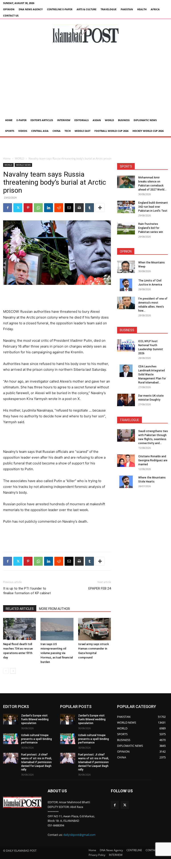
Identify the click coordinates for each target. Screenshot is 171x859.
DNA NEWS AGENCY (31, 9)
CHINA (57, 130)
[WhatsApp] (38, 207)
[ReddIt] (58, 207)
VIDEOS (22, 130)
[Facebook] (7, 207)
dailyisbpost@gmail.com (79, 835)
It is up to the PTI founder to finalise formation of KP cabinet (27, 590)
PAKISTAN (127, 9)
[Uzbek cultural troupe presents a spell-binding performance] (10, 738)
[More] (100, 207)
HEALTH (142, 9)
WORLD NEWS (23, 164)
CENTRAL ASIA (40, 130)
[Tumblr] (89, 207)
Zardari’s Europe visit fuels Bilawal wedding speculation (35, 719)
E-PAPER (21, 120)
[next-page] (13, 671)
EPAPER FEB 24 (99, 588)
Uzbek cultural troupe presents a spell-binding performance (36, 739)
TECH (68, 130)
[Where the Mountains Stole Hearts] (126, 482)
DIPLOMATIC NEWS (145, 120)
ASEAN (97, 120)
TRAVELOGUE (108, 9)
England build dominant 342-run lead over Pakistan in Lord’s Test (153, 206)
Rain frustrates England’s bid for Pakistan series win (150, 228)
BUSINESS (124, 120)
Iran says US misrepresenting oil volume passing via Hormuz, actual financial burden (57, 653)
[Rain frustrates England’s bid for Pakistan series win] (126, 228)
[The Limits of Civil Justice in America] (126, 285)
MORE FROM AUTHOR (54, 609)
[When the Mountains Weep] (126, 267)
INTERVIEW (63, 120)
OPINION (8, 9)
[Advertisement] (85, 81)
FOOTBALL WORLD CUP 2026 (111, 130)
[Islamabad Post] (85, 33)
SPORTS (9, 130)
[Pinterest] (28, 207)
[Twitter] (17, 207)
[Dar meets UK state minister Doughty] (126, 400)
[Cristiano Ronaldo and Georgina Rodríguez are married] (126, 460)
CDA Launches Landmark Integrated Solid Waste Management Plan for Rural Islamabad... (152, 374)
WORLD (109, 120)
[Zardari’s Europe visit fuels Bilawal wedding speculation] (10, 719)
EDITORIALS (81, 120)
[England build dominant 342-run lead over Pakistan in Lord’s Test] (126, 207)
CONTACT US (10, 15)
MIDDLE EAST (82, 130)
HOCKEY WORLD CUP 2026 (148, 130)
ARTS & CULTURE (86, 9)
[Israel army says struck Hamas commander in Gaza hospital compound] (94, 629)
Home (8, 120)
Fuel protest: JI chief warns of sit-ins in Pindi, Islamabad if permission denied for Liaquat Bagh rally (36, 762)
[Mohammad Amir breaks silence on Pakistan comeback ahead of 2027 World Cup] (126, 182)
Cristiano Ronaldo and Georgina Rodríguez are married (152, 460)
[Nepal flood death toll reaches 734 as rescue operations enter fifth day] (19, 629)
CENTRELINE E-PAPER (59, 9)
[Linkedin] (48, 207)
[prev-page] (6, 671)
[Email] (69, 207)
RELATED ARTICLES (20, 609)
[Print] (79, 207)
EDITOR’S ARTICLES (42, 120)
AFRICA (155, 9)
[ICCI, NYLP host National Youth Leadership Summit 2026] (126, 345)
